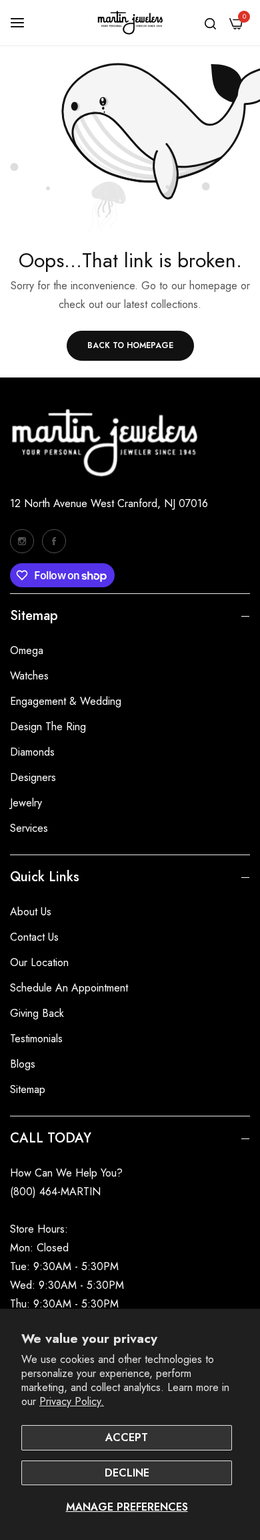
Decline (127, 1473)
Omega (26, 650)
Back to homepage (130, 345)
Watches (29, 675)
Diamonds (32, 752)
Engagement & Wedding (65, 701)
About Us (30, 911)
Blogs (22, 1064)
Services (29, 828)
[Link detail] (22, 541)
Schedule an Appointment (69, 987)
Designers (33, 777)
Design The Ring (48, 726)
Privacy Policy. (71, 1401)
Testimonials (36, 1038)
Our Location (39, 962)
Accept (126, 1437)
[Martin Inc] (130, 22)
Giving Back (37, 1013)
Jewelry (26, 802)
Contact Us (34, 937)
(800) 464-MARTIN (55, 1191)
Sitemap (27, 1089)
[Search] (210, 22)
